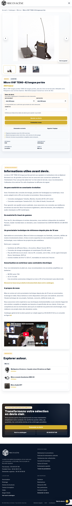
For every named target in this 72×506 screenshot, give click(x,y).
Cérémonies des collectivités (46, 458)
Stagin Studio (6, 493)
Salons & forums (42, 463)
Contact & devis (42, 490)
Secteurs (40, 479)
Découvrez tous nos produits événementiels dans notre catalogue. (29, 283)
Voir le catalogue (20, 432)
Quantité (8, 106)
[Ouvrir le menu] (69, 3)
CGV (46, 503)
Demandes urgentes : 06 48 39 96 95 (13, 471)
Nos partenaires (42, 487)
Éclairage (5, 482)
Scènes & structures (8, 485)
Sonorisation (6, 479)
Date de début (9, 98)
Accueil (4, 10)
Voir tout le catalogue (8, 495)
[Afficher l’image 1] (9, 69)
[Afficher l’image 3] (36, 69)
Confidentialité (53, 503)
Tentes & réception (8, 487)
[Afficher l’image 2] (23, 69)
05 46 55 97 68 (52, 432)
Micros (19, 10)
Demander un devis (20, 128)
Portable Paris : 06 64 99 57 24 (11, 469)
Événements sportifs (43, 466)
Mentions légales (38, 503)
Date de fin (39, 98)
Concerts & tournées (43, 461)
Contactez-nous (36, 122)
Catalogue (12, 10)
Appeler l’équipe (52, 128)
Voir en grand (63, 60)
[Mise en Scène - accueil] (12, 3)
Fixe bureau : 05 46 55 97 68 (10, 466)
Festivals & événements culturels (47, 455)
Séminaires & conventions (45, 453)
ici (11, 315)
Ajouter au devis (36, 118)
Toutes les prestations (44, 468)
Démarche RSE (41, 485)
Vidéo (4, 490)
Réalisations (41, 482)
